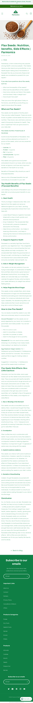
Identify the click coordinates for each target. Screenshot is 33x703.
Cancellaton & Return (9, 604)
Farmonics (14, 697)
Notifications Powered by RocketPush (16, 702)
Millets (5, 639)
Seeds (5, 662)
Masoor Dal (6, 666)
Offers (5, 608)
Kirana (5, 635)
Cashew (5, 654)
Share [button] (5, 60)
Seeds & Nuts (7, 627)
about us (6, 588)
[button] (2, 14)
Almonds (6, 650)
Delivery (5, 596)
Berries (5, 670)
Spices (5, 631)
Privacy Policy (7, 600)
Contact (5, 592)
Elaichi (5, 658)
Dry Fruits (6, 623)
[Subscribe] (27, 576)
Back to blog (18, 550)
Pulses (5, 619)
